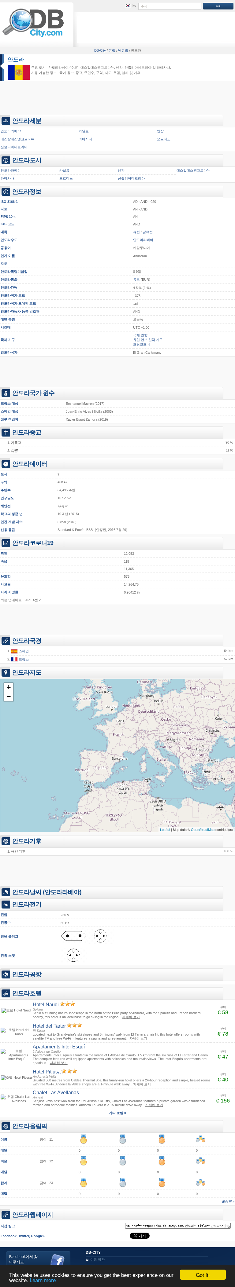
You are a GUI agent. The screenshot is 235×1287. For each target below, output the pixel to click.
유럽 (136, 232)
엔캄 (119, 67)
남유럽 (148, 232)
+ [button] (9, 687)
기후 (137, 73)
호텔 (116, 73)
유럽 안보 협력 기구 (148, 340)
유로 (136, 279)
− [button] (9, 696)
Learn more (43, 1280)
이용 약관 (97, 1259)
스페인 (23, 651)
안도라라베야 (58, 67)
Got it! (203, 1274)
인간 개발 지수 (12, 522)
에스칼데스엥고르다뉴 (97, 67)
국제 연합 (140, 335)
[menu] (130, 6)
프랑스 (23, 659)
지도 (108, 73)
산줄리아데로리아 (138, 67)
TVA (14, 287)
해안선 (6, 506)
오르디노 (163, 139)
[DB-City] (33, 37)
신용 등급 (8, 530)
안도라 (16, 60)
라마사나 (163, 67)
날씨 (125, 73)
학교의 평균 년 (12, 514)
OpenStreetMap (202, 829)
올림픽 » (228, 1201)
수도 (14, 240)
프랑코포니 (141, 344)
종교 (79, 73)
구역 (4, 482)
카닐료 (84, 131)
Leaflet (165, 829)
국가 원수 (66, 73)
